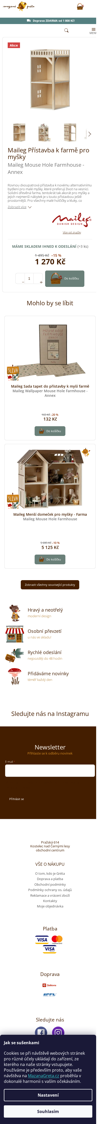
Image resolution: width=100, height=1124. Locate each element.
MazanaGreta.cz (43, 1075)
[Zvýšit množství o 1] (38, 278)
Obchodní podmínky (50, 884)
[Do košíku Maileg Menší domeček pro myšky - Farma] (50, 559)
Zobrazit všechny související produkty (50, 585)
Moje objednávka (50, 906)
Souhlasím (48, 1111)
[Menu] (93, 31)
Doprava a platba (50, 878)
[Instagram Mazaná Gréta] (58, 1033)
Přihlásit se (16, 799)
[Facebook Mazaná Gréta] (41, 1033)
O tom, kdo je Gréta (50, 873)
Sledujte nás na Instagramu (50, 713)
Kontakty (50, 900)
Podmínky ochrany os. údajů (50, 889)
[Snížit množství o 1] (20, 278)
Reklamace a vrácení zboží (50, 895)
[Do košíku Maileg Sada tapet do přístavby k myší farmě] (50, 431)
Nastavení (48, 1095)
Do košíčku (71, 278)
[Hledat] (66, 31)
